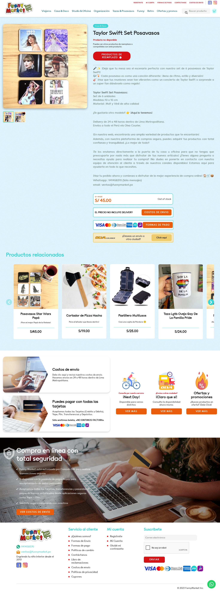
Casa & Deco (61, 11)
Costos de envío (196, 3)
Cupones (76, 576)
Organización (102, 11)
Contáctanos (180, 3)
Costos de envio (156, 212)
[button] (211, 302)
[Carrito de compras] (214, 11)
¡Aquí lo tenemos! (141, 113)
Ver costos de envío (35, 512)
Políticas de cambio (82, 550)
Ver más (131, 411)
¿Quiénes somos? (81, 536)
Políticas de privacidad (84, 572)
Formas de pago (164, 3)
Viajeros (46, 11)
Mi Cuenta (150, 3)
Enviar (154, 559)
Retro (150, 11)
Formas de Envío (81, 541)
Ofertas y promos (167, 11)
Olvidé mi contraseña (116, 547)
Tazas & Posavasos (123, 11)
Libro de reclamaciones (79, 561)
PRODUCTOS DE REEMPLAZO (112, 56)
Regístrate (138, 3)
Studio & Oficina (81, 11)
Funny (140, 11)
